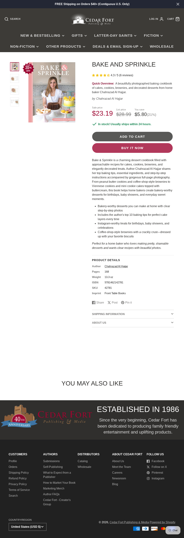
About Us (118, 461)
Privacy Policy (18, 484)
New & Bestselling (40, 35)
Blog (115, 484)
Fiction (151, 35)
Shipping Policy (19, 472)
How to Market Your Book (59, 482)
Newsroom (119, 478)
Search (13, 495)
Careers (117, 472)
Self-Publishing (53, 466)
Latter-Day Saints (113, 35)
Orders (13, 466)
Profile (13, 461)
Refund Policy (18, 478)
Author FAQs (51, 494)
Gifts (77, 35)
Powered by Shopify (162, 522)
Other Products (63, 46)
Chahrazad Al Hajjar (109, 98)
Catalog (83, 461)
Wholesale (162, 46)
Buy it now (132, 148)
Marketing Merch (53, 488)
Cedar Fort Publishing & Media (129, 522)
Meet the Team (121, 466)
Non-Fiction (22, 46)
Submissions (51, 461)
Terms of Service (19, 489)
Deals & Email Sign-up (116, 46)
